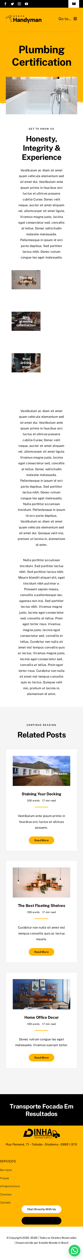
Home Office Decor (41, 1017)
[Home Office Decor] (41, 982)
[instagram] (19, 3)
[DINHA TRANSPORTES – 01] (41, 1130)
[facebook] (5, 3)
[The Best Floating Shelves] (41, 870)
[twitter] (12, 3)
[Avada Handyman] (24, 17)
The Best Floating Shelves (41, 905)
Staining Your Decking (41, 794)
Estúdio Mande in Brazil (54, 1242)
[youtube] (26, 3)
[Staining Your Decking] (41, 758)
